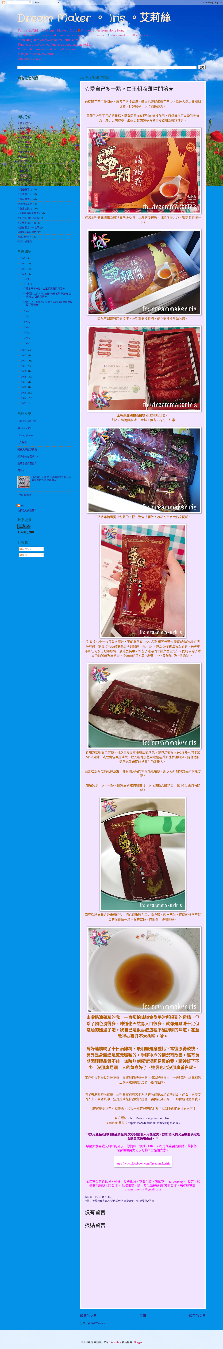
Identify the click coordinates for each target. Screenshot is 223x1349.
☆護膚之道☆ (147, 1200)
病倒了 (21, 470)
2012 (24, 371)
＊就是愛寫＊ (24, 123)
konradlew (116, 1342)
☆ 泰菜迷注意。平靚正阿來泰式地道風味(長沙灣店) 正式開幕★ (47, 295)
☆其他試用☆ (115, 1200)
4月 (26, 332)
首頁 (143, 1315)
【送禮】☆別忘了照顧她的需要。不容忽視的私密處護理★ (51, 478)
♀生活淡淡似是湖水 (28, 217)
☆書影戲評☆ (24, 194)
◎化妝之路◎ (24, 132)
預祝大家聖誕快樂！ (28, 449)
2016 (24, 350)
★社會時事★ (24, 151)
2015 (24, 355)
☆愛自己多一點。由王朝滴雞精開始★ (44, 288)
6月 (26, 321)
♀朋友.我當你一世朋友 (29, 227)
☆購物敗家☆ (24, 203)
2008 (24, 392)
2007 (24, 398)
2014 (24, 360)
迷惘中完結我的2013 (28, 456)
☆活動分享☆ (24, 189)
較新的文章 (88, 1315)
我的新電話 (25, 494)
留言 (24, 554)
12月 (27, 278)
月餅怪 (23, 442)
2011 (24, 376)
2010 (24, 382)
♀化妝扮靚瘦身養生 (28, 213)
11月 (27, 284)
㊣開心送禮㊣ (24, 241)
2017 (24, 274)
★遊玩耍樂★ (24, 165)
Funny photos (26, 435)
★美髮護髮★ (24, 156)
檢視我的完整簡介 (27, 510)
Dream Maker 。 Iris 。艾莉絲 (94, 18)
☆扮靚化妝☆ (24, 175)
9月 (26, 311)
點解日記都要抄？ (27, 463)
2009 (24, 387)
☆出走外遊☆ (24, 170)
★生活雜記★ (24, 142)
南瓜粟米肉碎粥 (27, 420)
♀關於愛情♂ (24, 236)
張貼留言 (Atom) (97, 1323)
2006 (24, 403)
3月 (26, 337)
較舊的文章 (197, 1315)
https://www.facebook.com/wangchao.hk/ (154, 1122)
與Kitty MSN (24, 428)
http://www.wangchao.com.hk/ (150, 1118)
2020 (24, 258)
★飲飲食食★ (100, 1200)
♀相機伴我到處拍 (26, 232)
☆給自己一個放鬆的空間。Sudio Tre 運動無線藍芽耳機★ (47, 303)
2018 (24, 268)
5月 (26, 327)
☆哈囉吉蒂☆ (24, 184)
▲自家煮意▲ (24, 128)
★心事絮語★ (24, 137)
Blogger (138, 1342)
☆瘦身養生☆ (131, 1200)
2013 (24, 366)
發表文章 (27, 548)
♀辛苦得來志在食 (26, 222)
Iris (22, 505)
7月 (26, 316)
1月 (26, 343)
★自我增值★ (24, 146)
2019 (24, 263)
